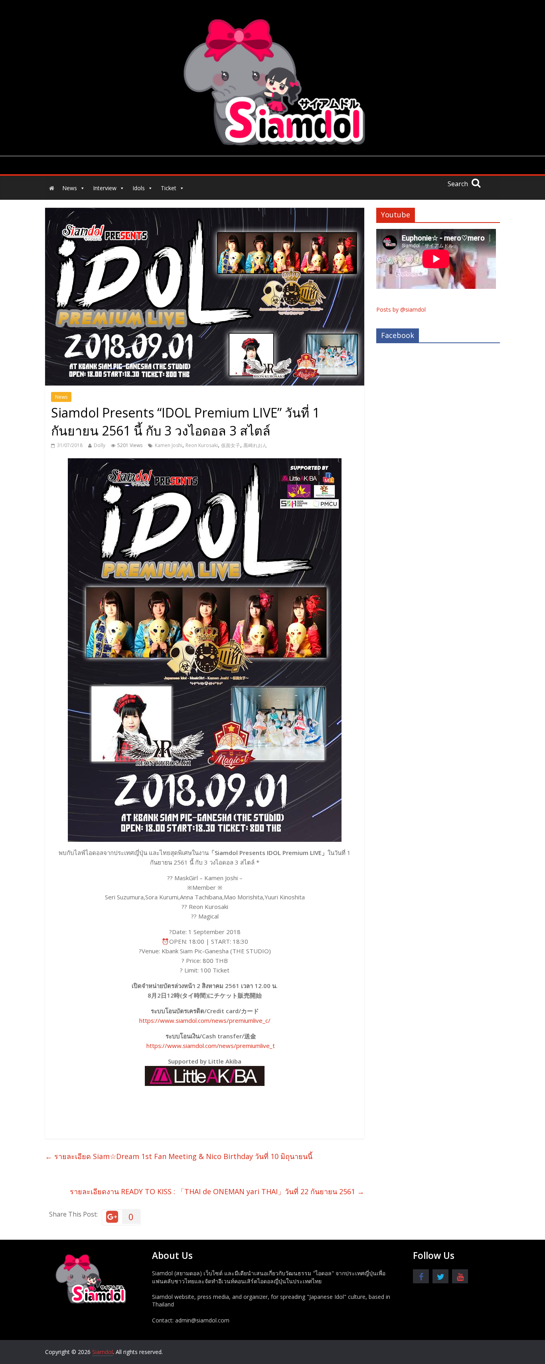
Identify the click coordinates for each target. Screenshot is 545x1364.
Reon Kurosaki (202, 445)
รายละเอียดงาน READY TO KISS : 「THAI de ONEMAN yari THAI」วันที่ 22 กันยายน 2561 (217, 1191)
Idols (138, 188)
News (69, 188)
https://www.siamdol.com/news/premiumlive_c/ (205, 1020)
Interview (105, 188)
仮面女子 (230, 445)
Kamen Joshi (168, 445)
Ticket (168, 188)
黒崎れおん (255, 445)
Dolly (99, 445)
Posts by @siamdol (401, 309)
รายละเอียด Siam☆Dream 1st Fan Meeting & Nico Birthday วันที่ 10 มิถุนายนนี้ (178, 1156)
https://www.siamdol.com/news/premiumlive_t (210, 1046)
